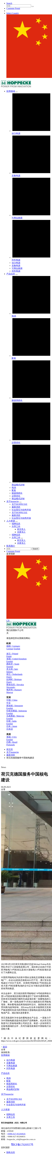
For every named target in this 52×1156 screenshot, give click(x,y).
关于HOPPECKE (19, 512)
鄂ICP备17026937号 (22, 1144)
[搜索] (33, 6)
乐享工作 (16, 537)
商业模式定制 (18, 499)
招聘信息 (16, 535)
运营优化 (16, 496)
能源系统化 (17, 493)
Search (35, 549)
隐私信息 (10, 1152)
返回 (5, 1047)
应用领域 (5, 1055)
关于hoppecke (12, 752)
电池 (14, 487)
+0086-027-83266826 (16, 1134)
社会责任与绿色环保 (21, 518)
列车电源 (16, 271)
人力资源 (5, 1109)
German (9, 649)
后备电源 (16, 265)
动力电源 (16, 263)
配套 (14, 490)
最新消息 (16, 515)
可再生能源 (17, 268)
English (17, 649)
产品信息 (5, 1073)
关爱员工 (21, 543)
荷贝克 (9, 749)
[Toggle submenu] (16, 274)
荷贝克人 (21, 540)
